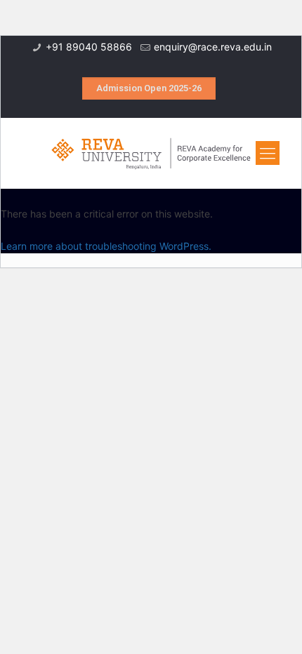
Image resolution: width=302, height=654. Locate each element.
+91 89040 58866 (89, 47)
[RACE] (151, 153)
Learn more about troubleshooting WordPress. (106, 246)
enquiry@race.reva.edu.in (213, 47)
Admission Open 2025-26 (149, 88)
